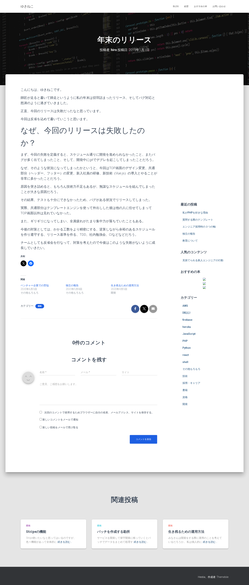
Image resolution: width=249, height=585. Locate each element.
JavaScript (188, 333)
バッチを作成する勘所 (113, 531)
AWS (185, 305)
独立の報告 (72, 285)
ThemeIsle (222, 577)
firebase (187, 319)
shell (185, 362)
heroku (186, 326)
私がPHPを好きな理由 (195, 212)
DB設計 (186, 312)
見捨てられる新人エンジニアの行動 (202, 260)
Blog (176, 6)
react (185, 354)
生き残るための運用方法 (125, 285)
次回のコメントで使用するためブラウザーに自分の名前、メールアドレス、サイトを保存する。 (99, 412)
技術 (185, 376)
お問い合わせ (219, 6)
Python (186, 347)
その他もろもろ (191, 368)
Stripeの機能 (36, 531)
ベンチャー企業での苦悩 (35, 285)
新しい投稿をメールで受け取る (60, 427)
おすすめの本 (200, 6)
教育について (190, 240)
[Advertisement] (205, 141)
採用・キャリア (191, 383)
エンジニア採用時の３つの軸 (199, 226)
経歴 (186, 6)
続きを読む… (65, 541)
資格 (185, 397)
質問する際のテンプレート (197, 219)
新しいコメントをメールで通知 (60, 419)
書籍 (185, 390)
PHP (185, 340)
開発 (40, 306)
